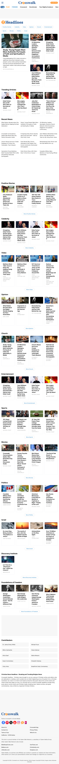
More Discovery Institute (29, 577)
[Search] (3, 7)
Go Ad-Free (54, 2)
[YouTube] (14, 722)
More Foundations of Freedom (29, 611)
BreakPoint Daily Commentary (39, 666)
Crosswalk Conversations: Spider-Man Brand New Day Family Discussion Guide (9, 135)
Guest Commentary (8, 661)
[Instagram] (18, 722)
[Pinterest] (7, 722)
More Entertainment (29, 403)
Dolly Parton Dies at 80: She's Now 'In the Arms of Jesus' (29, 152)
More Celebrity (29, 248)
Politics (19, 31)
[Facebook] (3, 722)
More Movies (29, 477)
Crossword (23, 7)
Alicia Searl (6, 655)
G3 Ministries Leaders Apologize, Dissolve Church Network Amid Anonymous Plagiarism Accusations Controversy (47, 126)
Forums (15, 7)
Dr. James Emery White (9, 644)
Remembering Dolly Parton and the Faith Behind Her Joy (48, 142)
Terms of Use (5, 732)
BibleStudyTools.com (7, 744)
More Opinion (29, 328)
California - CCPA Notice (8, 735)
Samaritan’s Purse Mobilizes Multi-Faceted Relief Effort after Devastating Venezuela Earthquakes (10, 153)
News (57, 7)
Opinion (31, 27)
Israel (25, 31)
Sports (4, 31)
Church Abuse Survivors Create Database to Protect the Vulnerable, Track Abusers (10, 143)
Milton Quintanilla (7, 650)
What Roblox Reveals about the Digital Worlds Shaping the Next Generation (10, 124)
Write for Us (33, 732)
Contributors (6, 640)
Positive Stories (7, 27)
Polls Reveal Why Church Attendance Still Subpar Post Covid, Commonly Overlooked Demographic (29, 144)
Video (24, 27)
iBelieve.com (4, 747)
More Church (29, 369)
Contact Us (4, 730)
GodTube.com (34, 744)
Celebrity (17, 27)
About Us (4, 727)
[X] (11, 722)
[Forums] (22, 722)
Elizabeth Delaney (36, 661)
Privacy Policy (34, 730)
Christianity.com (34, 747)
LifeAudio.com (5, 750)
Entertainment (48, 27)
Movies (12, 31)
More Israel (29, 548)
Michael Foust (35, 644)
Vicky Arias (6, 666)
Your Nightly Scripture (46, 7)
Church (39, 27)
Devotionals (33, 7)
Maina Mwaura (35, 655)
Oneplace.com (34, 750)
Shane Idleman (35, 650)
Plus (7, 7)
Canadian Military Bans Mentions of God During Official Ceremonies (48, 152)
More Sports (29, 437)
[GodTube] (26, 722)
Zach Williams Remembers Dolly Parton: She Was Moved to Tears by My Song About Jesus (48, 135)
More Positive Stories (29, 214)
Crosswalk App (34, 727)
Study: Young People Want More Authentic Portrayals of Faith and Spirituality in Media (29, 124)
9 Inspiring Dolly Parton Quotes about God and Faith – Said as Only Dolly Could (29, 135)
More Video (29, 289)
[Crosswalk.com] (27, 2)
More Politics (29, 515)
